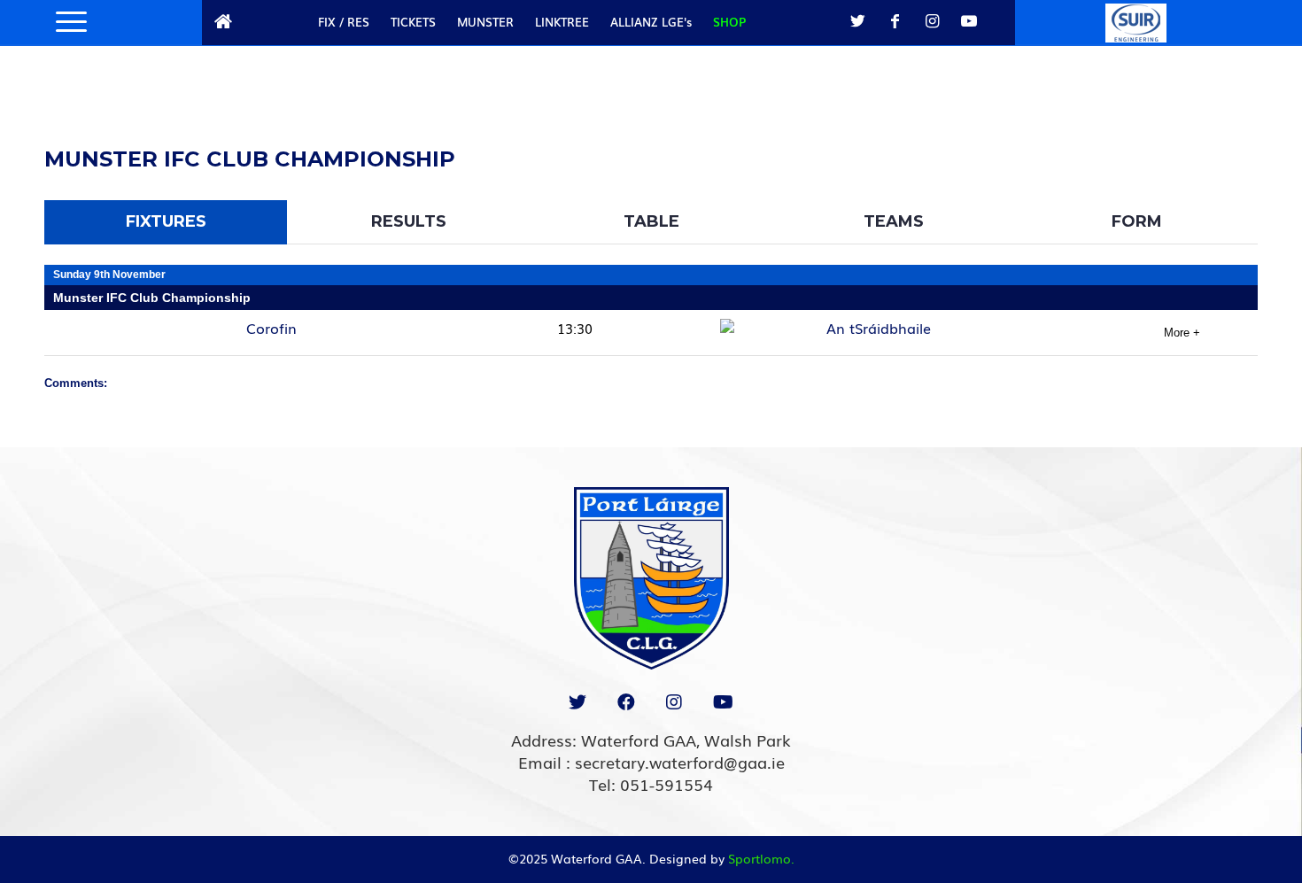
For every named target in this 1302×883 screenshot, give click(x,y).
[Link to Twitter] (857, 21)
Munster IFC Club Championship (152, 297)
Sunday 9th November (109, 274)
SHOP (729, 21)
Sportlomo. (761, 858)
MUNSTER (485, 21)
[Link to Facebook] (894, 21)
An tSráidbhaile (878, 327)
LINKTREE (562, 21)
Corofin (271, 327)
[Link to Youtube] (969, 21)
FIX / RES (343, 21)
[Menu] (65, 22)
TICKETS (413, 21)
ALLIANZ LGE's (651, 21)
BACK (1212, 137)
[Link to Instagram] (931, 21)
